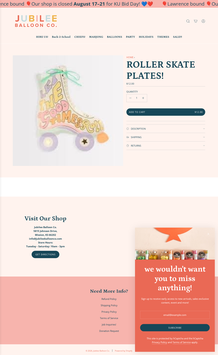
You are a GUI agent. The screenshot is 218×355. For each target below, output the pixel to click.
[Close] (208, 234)
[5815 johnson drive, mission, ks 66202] (109, 237)
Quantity (132, 91)
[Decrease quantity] (130, 98)
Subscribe (175, 327)
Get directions (45, 254)
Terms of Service (182, 342)
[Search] (188, 21)
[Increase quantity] (143, 98)
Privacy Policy (159, 342)
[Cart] (195, 21)
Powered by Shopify (123, 350)
